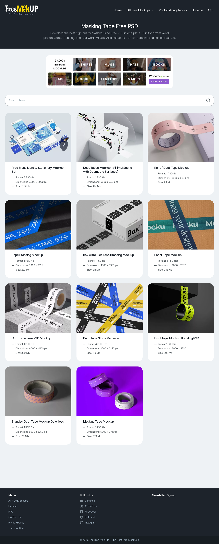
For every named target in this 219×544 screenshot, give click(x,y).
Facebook (90, 511)
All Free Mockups (138, 10)
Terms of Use (16, 528)
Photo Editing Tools (172, 10)
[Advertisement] (109, 469)
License (198, 10)
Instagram (90, 522)
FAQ (10, 511)
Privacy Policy (16, 522)
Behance (90, 500)
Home (117, 10)
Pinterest (90, 517)
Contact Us (14, 517)
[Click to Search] (208, 100)
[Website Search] (210, 10)
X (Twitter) (91, 506)
